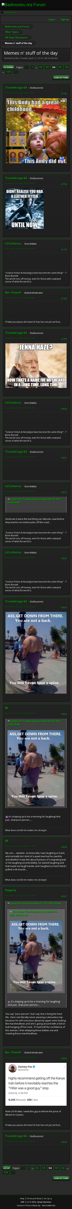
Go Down (8, 67)
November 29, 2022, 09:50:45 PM (20, 557)
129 (8, 71)
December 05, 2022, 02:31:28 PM (20, 1057)
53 (47, 67)
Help (22, 1198)
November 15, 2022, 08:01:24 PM (20, 183)
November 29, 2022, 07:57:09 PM (20, 408)
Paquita (10, 890)
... (36, 67)
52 (40, 67)
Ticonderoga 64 (16, 87)
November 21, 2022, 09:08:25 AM (20, 298)
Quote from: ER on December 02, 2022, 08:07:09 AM (35, 903)
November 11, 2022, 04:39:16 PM (20, 93)
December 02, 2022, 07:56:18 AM (20, 606)
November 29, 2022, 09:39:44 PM (20, 491)
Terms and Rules (34, 1198)
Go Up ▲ (48, 1198)
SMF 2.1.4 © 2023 (28, 1202)
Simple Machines (44, 1202)
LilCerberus (13, 243)
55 (60, 67)
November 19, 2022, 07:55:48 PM (20, 249)
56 (66, 67)
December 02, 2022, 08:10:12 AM (20, 846)
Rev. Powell (13, 292)
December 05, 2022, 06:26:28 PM (20, 1141)
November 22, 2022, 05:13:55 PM (20, 338)
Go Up (6, 1168)
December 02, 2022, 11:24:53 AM (20, 895)
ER (6, 708)
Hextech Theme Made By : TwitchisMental (36, 1205)
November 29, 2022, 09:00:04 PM (20, 457)
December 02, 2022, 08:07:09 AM (20, 713)
